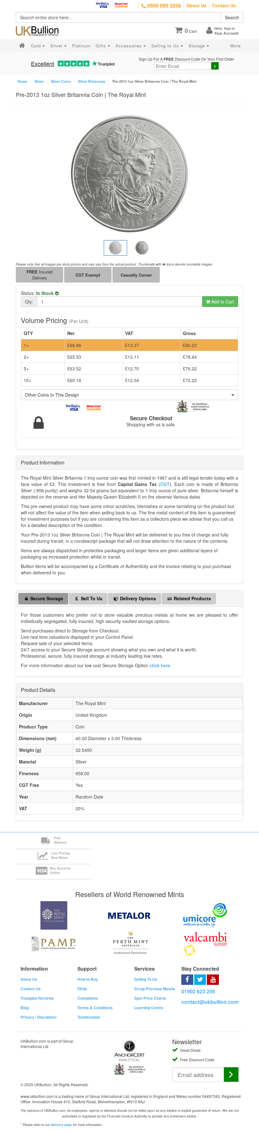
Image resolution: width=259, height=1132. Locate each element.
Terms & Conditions (95, 1007)
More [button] (235, 46)
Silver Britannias (91, 81)
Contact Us (224, 5)
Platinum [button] (81, 46)
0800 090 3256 (163, 5)
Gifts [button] (102, 46)
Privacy (27, 1017)
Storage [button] (198, 46)
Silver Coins (61, 81)
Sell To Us (91, 598)
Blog (25, 1007)
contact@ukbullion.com (209, 1001)
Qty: (29, 301)
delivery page (61, 1125)
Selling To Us (145, 979)
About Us (196, 5)
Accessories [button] (129, 46)
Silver (39, 81)
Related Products (191, 598)
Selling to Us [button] (166, 46)
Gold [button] (36, 46)
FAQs (82, 988)
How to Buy (87, 979)
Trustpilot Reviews (37, 998)
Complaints (87, 998)
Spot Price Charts (150, 998)
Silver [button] (57, 46)
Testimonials (88, 1017)
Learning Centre (148, 1007)
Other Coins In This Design (52, 395)
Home (22, 81)
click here (159, 665)
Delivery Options (137, 598)
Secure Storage (46, 598)
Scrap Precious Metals (154, 988)
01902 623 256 (198, 991)
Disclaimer (47, 1017)
